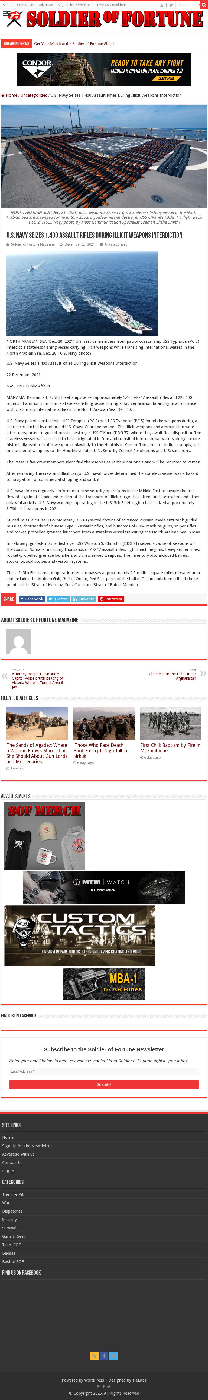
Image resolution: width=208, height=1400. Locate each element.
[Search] (204, 5)
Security (9, 1219)
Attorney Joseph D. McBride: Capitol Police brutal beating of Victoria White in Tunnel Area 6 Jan (37, 678)
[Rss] (162, 5)
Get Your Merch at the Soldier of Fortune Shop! (74, 44)
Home (11, 95)
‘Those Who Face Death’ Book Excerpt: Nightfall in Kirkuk (100, 751)
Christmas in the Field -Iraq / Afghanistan (172, 674)
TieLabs (139, 1380)
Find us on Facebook (19, 1016)
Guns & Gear (13, 1236)
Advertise (46, 5)
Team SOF (11, 1244)
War (5, 1202)
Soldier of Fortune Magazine (33, 244)
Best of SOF (13, 1261)
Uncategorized (34, 95)
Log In (8, 1171)
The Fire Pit (13, 1194)
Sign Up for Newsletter (74, 5)
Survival (9, 1228)
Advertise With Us (18, 1154)
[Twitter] (171, 5)
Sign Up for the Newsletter (27, 1145)
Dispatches (12, 1211)
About (7, 5)
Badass (8, 1253)
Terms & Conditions (111, 5)
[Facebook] (166, 5)
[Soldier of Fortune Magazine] (104, 18)
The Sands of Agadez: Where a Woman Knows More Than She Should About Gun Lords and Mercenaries (36, 753)
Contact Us (25, 5)
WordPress (94, 1380)
